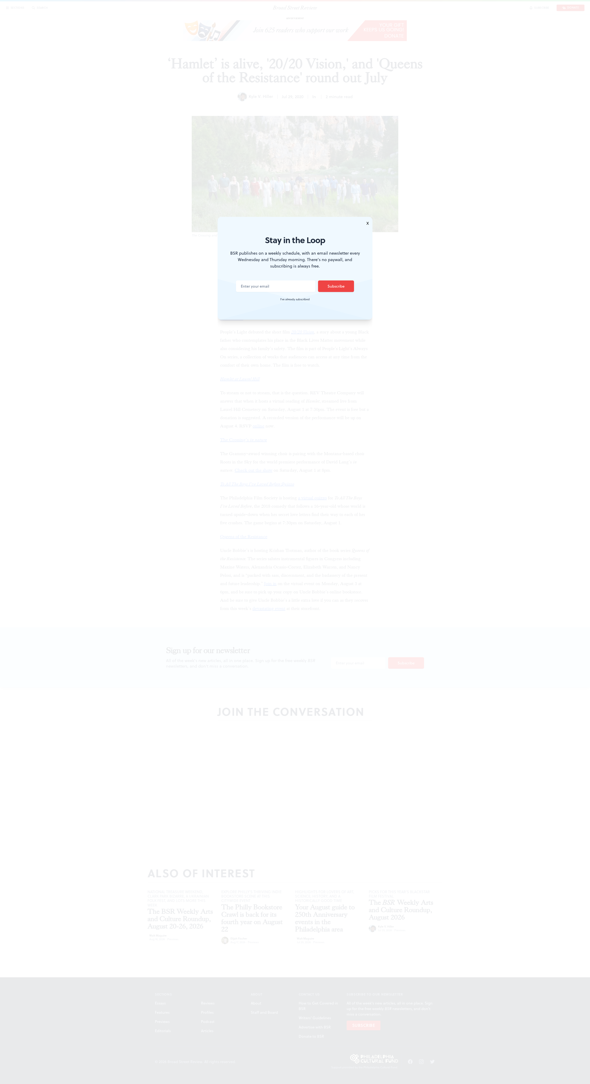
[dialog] (295, 542)
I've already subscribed (295, 299)
